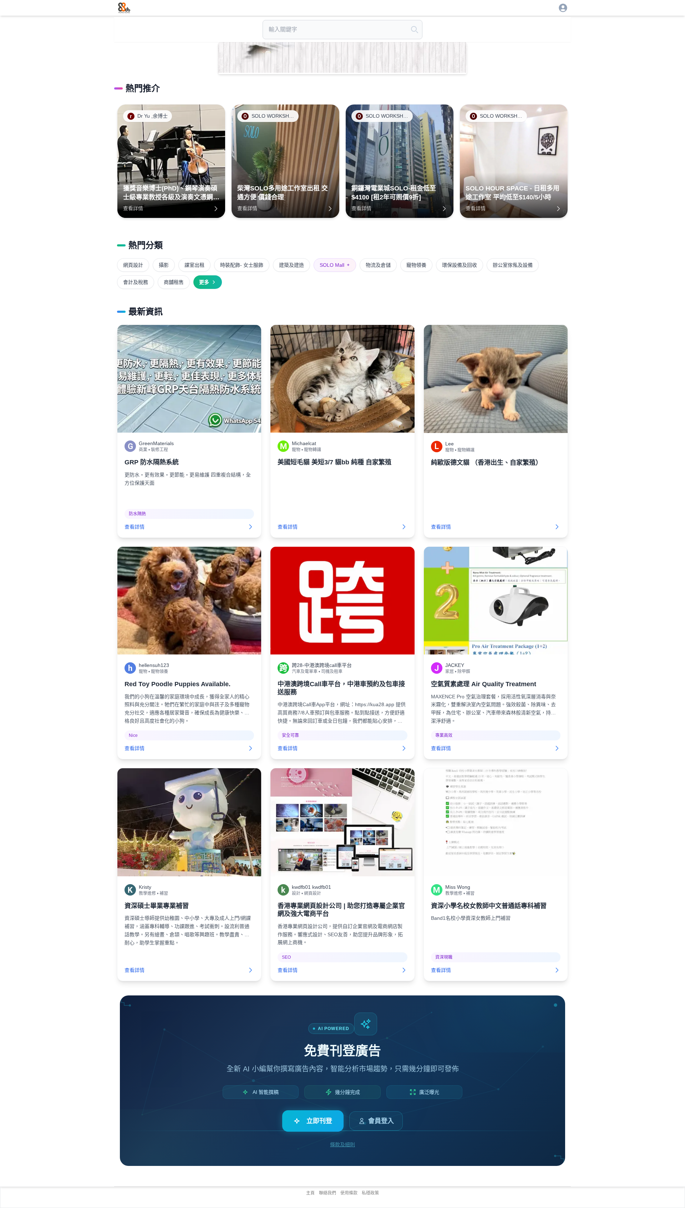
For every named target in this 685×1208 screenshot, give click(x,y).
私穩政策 (370, 1193)
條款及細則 (342, 1144)
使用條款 (348, 1193)
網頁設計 (133, 265)
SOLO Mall (335, 265)
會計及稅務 (135, 282)
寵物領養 (416, 265)
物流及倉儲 (378, 265)
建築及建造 (291, 265)
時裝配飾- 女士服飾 (241, 265)
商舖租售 (174, 282)
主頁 (310, 1193)
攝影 (164, 265)
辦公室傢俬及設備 (513, 265)
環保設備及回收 (459, 265)
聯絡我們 (327, 1193)
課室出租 (194, 265)
